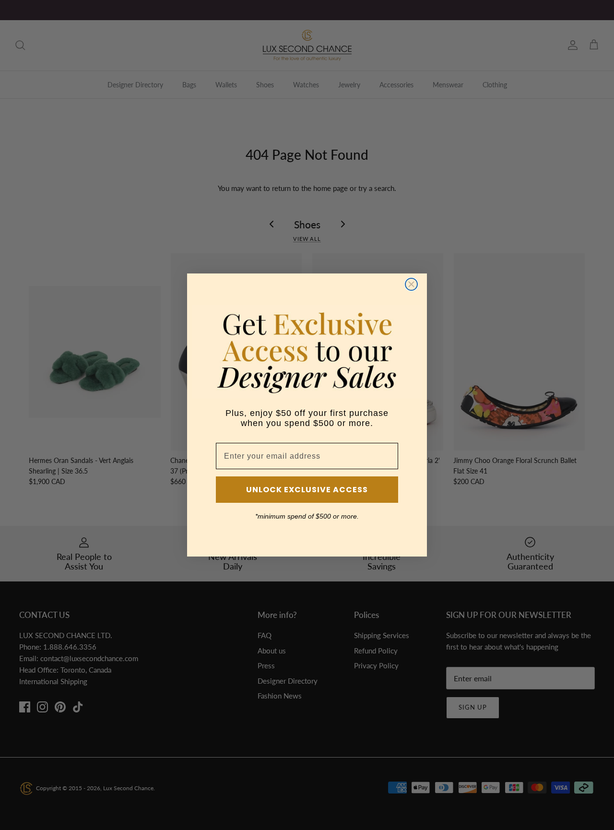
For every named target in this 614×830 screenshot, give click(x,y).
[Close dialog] (411, 284)
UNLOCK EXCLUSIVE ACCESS (307, 489)
